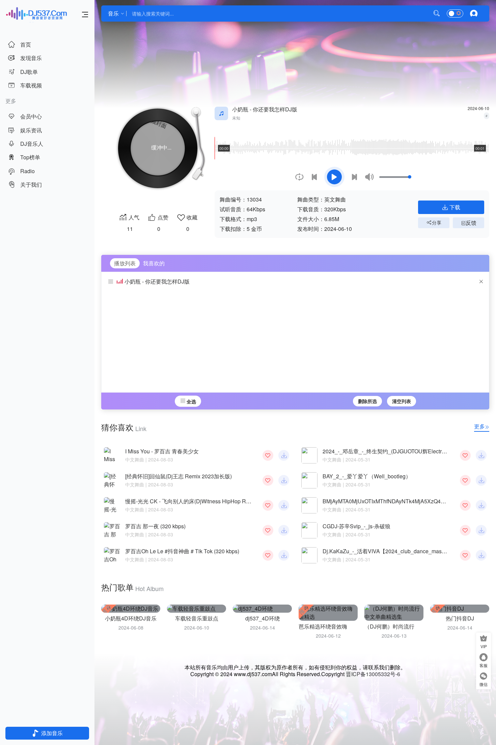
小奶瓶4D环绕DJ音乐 (131, 618)
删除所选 (367, 401)
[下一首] (354, 177)
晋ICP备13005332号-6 (373, 674)
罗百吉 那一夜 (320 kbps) (155, 526)
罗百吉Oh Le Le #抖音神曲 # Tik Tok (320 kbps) (182, 551)
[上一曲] (314, 177)
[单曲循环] (299, 177)
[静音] (369, 177)
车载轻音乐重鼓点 (196, 618)
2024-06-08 (130, 627)
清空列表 (401, 401)
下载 (454, 207)
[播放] (334, 177)
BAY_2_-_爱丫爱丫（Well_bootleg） (367, 476)
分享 (436, 222)
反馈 (471, 223)
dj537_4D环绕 (262, 618)
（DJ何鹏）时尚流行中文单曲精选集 (408, 626)
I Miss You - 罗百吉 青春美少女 (162, 451)
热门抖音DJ (460, 618)
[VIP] (483, 639)
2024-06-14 (262, 627)
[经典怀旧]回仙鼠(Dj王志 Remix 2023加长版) (178, 476)
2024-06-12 (328, 635)
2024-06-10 (196, 627)
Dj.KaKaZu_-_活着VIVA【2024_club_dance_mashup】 (389, 551)
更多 (479, 426)
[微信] (483, 677)
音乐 (113, 13)
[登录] (473, 14)
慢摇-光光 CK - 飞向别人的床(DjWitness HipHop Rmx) (190, 501)
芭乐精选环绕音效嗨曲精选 (331, 626)
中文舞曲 (134, 459)
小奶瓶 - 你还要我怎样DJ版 (157, 281)
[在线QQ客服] (483, 658)
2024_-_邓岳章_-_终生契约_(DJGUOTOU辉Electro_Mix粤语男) (398, 451)
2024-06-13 (394, 635)
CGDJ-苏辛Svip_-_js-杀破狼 (356, 526)
